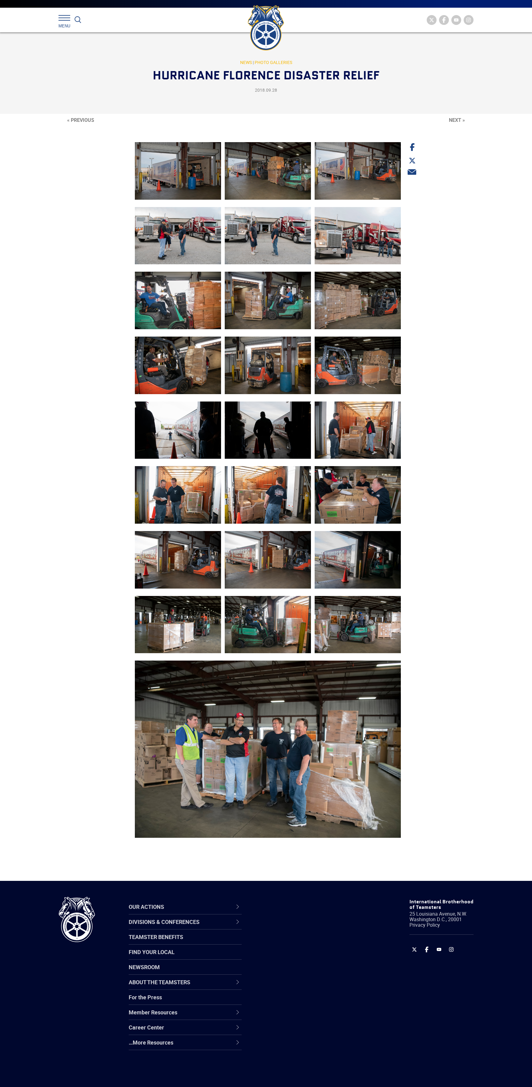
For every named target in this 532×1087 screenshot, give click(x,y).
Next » (457, 120)
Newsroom (144, 967)
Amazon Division (283, 942)
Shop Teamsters (283, 957)
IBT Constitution (283, 987)
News (246, 62)
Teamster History (284, 957)
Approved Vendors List (291, 987)
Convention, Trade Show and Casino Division (307, 1002)
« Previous (80, 120)
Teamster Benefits (156, 937)
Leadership (277, 942)
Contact (273, 928)
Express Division (283, 1016)
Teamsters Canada (286, 972)
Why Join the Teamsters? (294, 928)
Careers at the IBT (285, 942)
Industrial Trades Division (293, 1075)
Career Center (284, 906)
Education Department (290, 942)
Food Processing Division (293, 1031)
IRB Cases (275, 1001)
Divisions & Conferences (298, 906)
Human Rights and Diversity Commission (297, 1061)
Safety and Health (285, 957)
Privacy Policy (424, 924)
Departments (279, 972)
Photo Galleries (273, 62)
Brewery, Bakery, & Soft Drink (298, 957)
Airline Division (281, 928)
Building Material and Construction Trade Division (305, 972)
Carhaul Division (283, 987)
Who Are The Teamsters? (294, 928)
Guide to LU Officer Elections (297, 1001)
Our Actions (281, 906)
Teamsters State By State (294, 928)
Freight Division (282, 1046)
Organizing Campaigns (291, 928)
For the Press (145, 997)
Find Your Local (152, 952)
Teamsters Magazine (289, 942)
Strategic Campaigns (289, 942)
